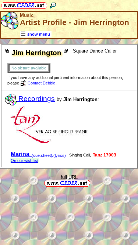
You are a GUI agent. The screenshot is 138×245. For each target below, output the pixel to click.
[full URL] (93, 182)
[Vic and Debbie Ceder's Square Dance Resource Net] (24, 4)
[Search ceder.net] (53, 4)
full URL (69, 177)
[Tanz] (49, 141)
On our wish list (24, 160)
